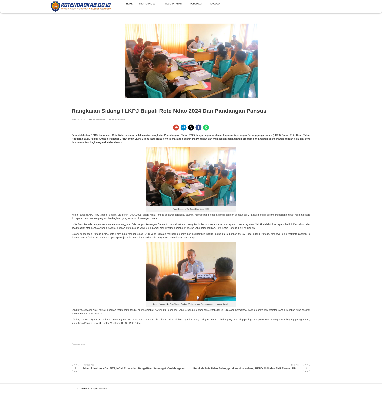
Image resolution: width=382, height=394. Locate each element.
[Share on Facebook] (198, 127)
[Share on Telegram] (184, 127)
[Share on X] (191, 127)
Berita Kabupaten (117, 119)
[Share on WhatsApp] (206, 127)
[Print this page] (176, 127)
